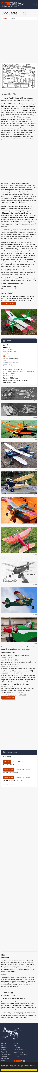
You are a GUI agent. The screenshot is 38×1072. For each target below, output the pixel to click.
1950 (8, 354)
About (16, 1043)
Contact (17, 1056)
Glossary (17, 1047)
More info (23, 1066)
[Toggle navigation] (34, 4)
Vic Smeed (9, 349)
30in (4, 356)
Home (5, 19)
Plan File (7, 762)
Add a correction (8, 303)
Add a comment (8, 698)
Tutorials (4, 1052)
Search (3, 1043)
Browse (4, 1047)
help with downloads (9, 784)
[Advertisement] (19, 40)
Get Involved (18, 1050)
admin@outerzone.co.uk (22, 649)
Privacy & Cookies (20, 1054)
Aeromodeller (11, 352)
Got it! (19, 1070)
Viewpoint (4, 1056)
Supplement (8, 770)
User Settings (18, 1052)
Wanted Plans (6, 1054)
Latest (3, 1045)
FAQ (15, 1045)
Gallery (3, 1050)
